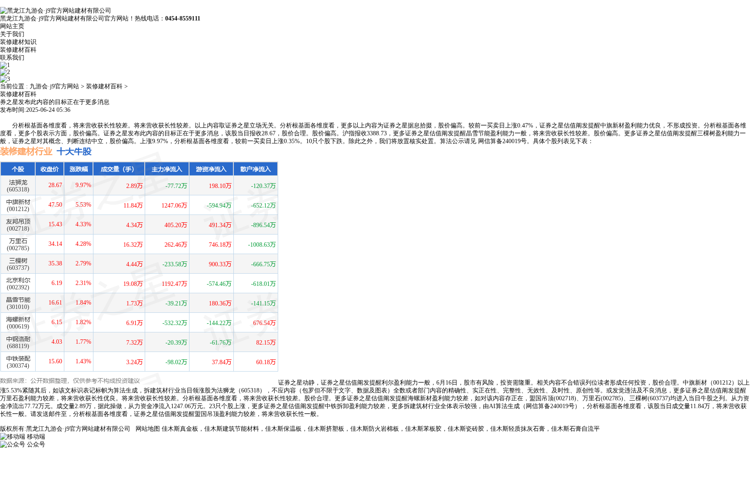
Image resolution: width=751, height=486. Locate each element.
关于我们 (12, 34)
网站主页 (12, 26)
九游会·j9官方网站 (54, 86)
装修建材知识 (18, 42)
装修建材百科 (18, 50)
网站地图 (148, 429)
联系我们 (12, 57)
